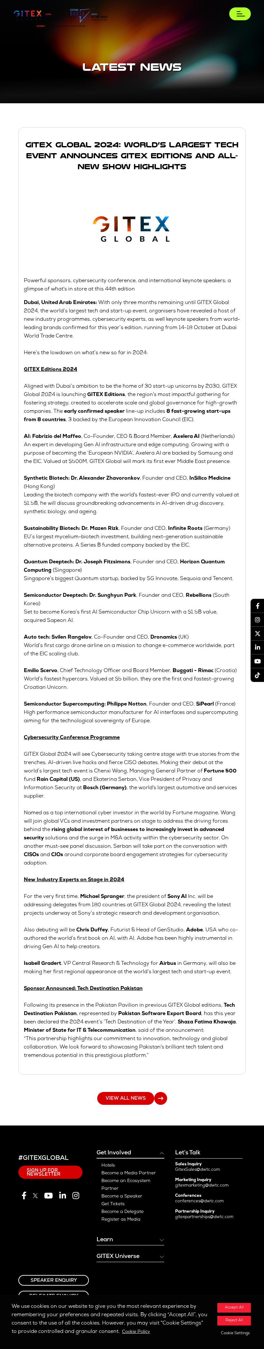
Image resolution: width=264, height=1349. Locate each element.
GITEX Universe (118, 1257)
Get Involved (114, 1153)
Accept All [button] (234, 1308)
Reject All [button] (234, 1321)
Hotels (108, 1165)
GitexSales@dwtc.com (197, 1170)
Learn (105, 1240)
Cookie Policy (136, 1332)
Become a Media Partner (128, 1173)
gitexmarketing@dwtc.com (202, 1186)
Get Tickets (113, 1204)
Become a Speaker (121, 1196)
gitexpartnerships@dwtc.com (204, 1217)
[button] (234, 1333)
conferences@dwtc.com (199, 1201)
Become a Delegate (122, 1212)
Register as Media (120, 1219)
